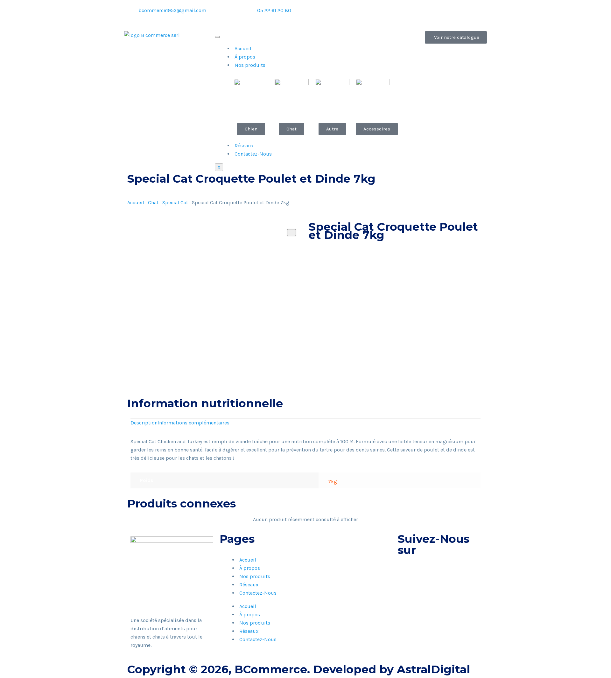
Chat (153, 202)
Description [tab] (144, 423)
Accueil (243, 48)
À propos (245, 57)
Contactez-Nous (253, 154)
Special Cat (175, 202)
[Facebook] (376, 14)
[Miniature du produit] (291, 232)
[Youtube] (410, 14)
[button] (311, 278)
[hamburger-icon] (217, 37)
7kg (332, 482)
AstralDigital (433, 669)
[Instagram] (393, 14)
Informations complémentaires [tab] (193, 423)
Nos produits (250, 65)
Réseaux (244, 146)
